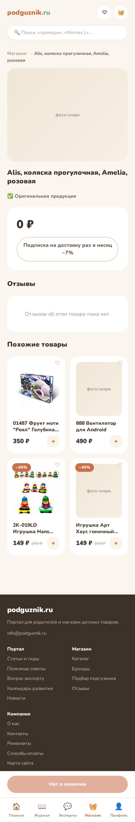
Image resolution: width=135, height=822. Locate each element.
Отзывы (80, 688)
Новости (16, 698)
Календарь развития (30, 688)
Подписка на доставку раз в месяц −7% (67, 249)
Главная (16, 810)
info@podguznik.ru (26, 633)
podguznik (28, 12)
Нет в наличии (67, 784)
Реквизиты (19, 743)
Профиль (118, 810)
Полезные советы (26, 669)
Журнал (42, 810)
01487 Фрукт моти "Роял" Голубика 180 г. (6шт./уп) (36, 427)
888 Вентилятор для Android (96, 426)
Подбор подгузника (94, 678)
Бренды (81, 669)
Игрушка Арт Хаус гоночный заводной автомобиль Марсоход (95, 529)
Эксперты (68, 810)
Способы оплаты (25, 753)
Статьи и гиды (23, 659)
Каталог (80, 659)
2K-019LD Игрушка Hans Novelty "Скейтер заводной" (35, 529)
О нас (13, 723)
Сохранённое (104, 12)
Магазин (17, 53)
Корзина (121, 12)
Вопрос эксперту (25, 678)
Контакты (17, 734)
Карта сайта (20, 763)
